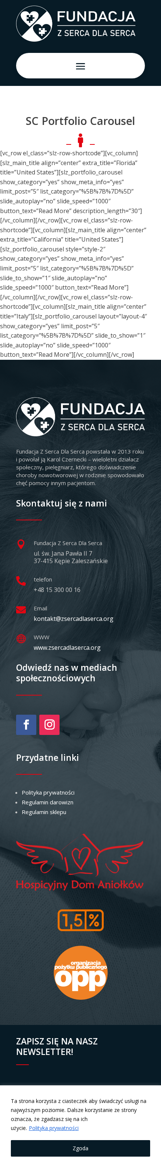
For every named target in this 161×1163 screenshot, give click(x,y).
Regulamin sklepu (44, 812)
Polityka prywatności (54, 1127)
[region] (80, 1124)
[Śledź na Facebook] (26, 725)
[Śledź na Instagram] (49, 725)
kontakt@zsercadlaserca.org (73, 619)
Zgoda (80, 1148)
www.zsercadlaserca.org (67, 647)
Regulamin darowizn (47, 802)
